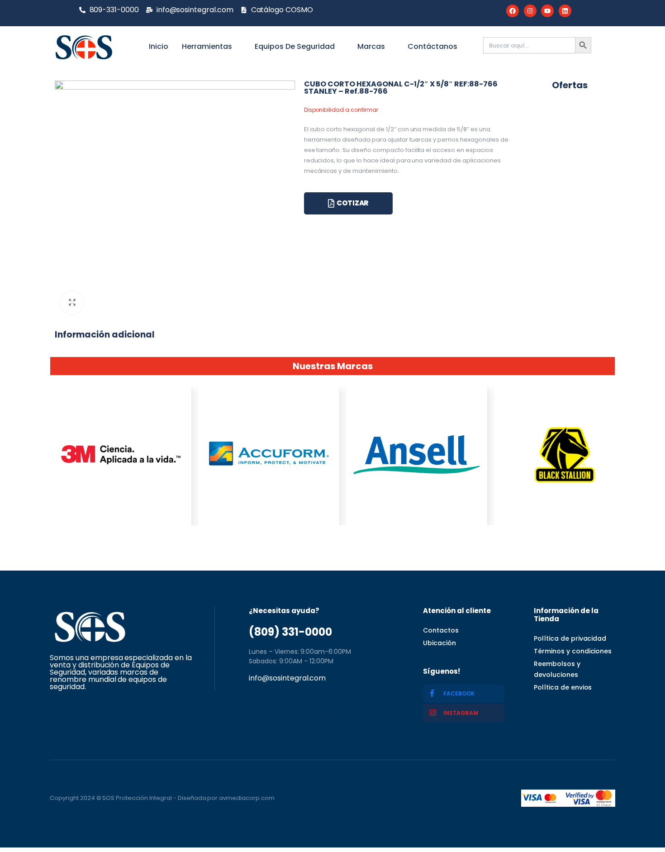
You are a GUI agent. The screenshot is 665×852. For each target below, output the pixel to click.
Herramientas (207, 46)
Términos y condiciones (573, 651)
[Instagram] (530, 11)
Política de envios (563, 687)
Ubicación (439, 642)
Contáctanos (432, 46)
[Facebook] (512, 11)
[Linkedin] (565, 11)
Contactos (441, 630)
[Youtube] (547, 11)
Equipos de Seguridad (295, 46)
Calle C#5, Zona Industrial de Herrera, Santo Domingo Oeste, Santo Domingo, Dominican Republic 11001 (317, 707)
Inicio (158, 46)
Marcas (371, 46)
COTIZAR (353, 203)
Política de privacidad (570, 638)
